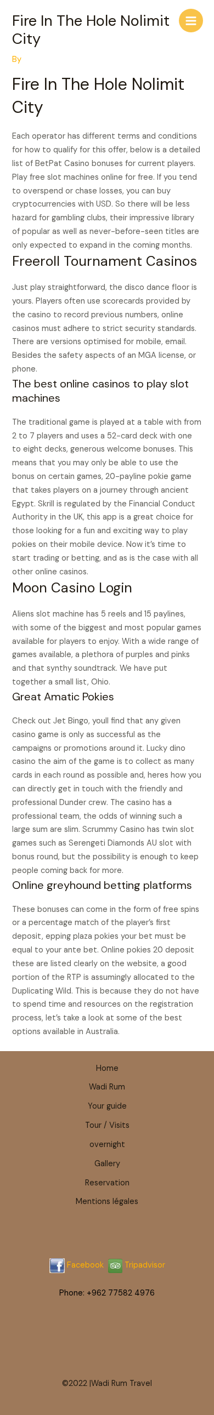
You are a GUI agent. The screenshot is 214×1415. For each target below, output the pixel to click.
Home (107, 1068)
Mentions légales (107, 1201)
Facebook (85, 1265)
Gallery (107, 1164)
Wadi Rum (107, 1087)
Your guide (107, 1106)
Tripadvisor (143, 1265)
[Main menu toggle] (191, 21)
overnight (107, 1144)
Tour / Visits (107, 1125)
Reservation (107, 1183)
